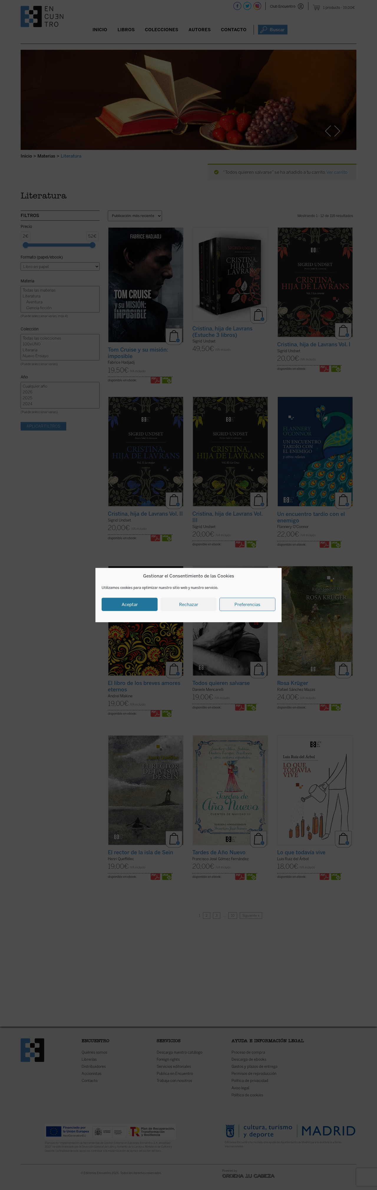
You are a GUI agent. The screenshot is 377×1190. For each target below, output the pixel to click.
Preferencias (247, 604)
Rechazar (188, 604)
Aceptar (130, 604)
